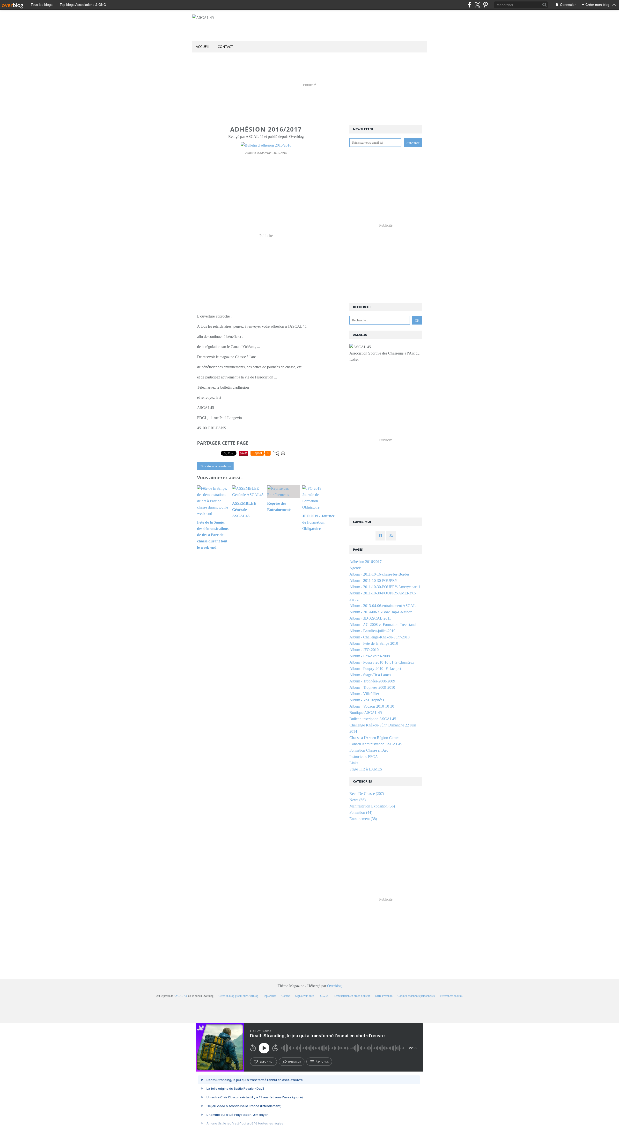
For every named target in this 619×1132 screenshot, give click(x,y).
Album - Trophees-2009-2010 (372, 687)
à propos (322, 1061)
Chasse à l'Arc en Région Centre (374, 738)
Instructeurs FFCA (363, 757)
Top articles (269, 996)
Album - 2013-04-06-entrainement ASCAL (382, 606)
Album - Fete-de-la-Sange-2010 (373, 643)
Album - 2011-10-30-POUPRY (373, 580)
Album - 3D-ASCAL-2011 (370, 618)
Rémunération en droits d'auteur (352, 996)
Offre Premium (383, 996)
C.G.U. (324, 996)
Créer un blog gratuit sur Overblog (238, 996)
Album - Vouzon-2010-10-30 (371, 706)
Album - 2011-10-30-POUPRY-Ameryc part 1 (384, 587)
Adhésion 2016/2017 (365, 562)
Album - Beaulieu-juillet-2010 (372, 631)
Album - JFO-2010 (364, 650)
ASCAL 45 (180, 996)
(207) (366, 794)
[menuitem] (202, 46)
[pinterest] (485, 4)
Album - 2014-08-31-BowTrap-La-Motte (380, 612)
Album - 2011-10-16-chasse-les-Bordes (379, 574)
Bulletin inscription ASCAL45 (372, 719)
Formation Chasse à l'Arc (368, 750)
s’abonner (266, 1061)
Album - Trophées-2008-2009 (372, 681)
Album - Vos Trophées (366, 700)
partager (294, 1061)
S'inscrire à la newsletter (215, 466)
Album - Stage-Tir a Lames (370, 675)
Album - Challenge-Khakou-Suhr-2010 (379, 637)
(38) (363, 819)
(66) (357, 800)
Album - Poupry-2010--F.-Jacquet (375, 668)
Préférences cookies (451, 996)
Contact (225, 46)
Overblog (334, 986)
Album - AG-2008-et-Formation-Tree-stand (382, 624)
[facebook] (469, 4)
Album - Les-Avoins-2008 (369, 656)
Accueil (202, 46)
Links (353, 763)
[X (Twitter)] (477, 4)
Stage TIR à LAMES (365, 769)
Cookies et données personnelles (416, 996)
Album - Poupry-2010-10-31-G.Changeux (381, 662)
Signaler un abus (305, 996)
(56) (372, 806)
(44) (360, 812)
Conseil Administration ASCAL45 (375, 744)
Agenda (355, 568)
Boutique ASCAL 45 (365, 712)
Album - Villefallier (364, 694)
